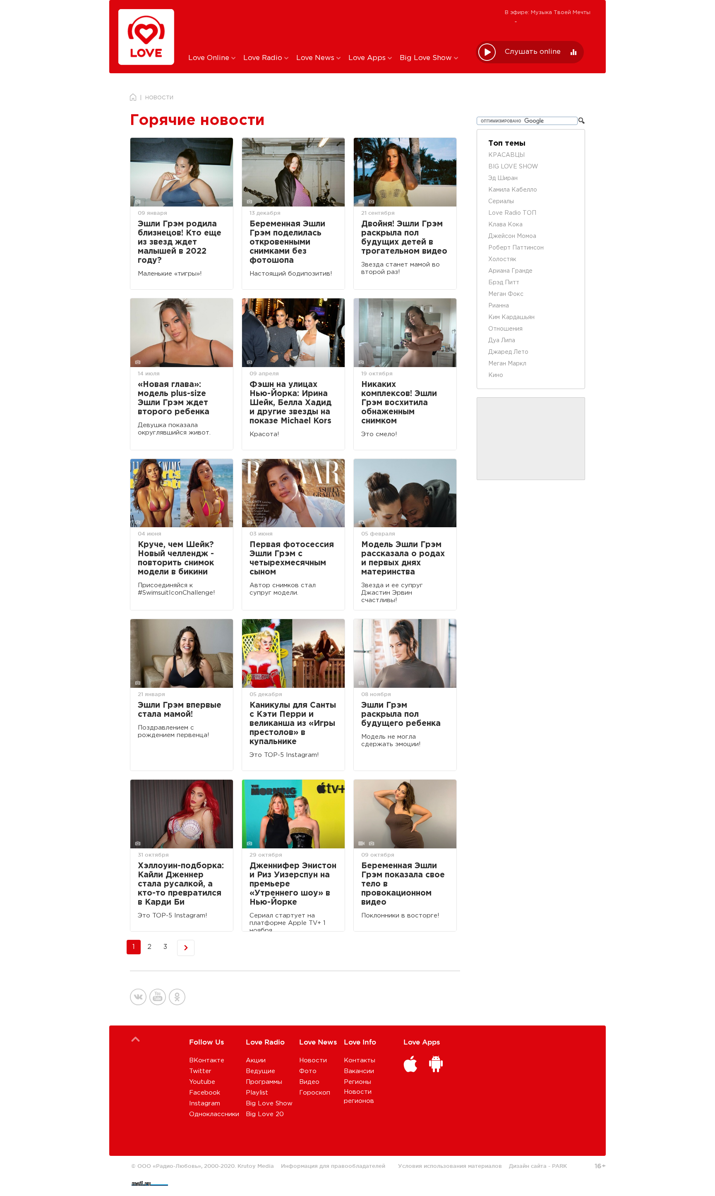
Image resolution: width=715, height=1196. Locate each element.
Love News (316, 58)
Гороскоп (314, 1092)
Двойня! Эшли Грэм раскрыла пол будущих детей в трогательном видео (404, 238)
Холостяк (502, 259)
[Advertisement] (325, 26)
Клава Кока (505, 224)
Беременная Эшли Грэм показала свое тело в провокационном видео (403, 884)
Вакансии (359, 1071)
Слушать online (533, 52)
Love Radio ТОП (512, 213)
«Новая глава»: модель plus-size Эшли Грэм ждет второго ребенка (173, 398)
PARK (559, 1166)
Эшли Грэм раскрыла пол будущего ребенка (401, 714)
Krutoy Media (256, 1166)
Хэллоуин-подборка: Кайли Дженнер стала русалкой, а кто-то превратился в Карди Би (181, 884)
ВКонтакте (206, 1060)
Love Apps (368, 58)
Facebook (204, 1092)
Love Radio (263, 58)
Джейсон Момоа (512, 236)
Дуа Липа (501, 340)
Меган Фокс (505, 294)
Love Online (209, 58)
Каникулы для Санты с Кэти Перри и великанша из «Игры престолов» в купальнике (293, 723)
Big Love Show (427, 58)
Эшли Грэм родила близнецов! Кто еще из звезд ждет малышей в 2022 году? (179, 242)
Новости (313, 1060)
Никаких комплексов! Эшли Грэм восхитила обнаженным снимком (399, 403)
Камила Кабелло (512, 189)
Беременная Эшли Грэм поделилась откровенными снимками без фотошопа (287, 242)
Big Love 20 (265, 1114)
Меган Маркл (507, 363)
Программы (264, 1082)
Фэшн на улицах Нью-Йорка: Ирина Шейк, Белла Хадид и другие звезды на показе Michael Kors (290, 403)
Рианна (498, 305)
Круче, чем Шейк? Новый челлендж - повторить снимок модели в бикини (176, 558)
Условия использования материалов (450, 1166)
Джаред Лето (508, 352)
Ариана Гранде (510, 271)
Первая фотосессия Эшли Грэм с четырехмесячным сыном (292, 558)
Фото (308, 1071)
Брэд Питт (503, 282)
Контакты (359, 1060)
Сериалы (501, 201)
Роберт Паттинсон (516, 247)
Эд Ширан (503, 178)
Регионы (357, 1082)
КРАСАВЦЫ (506, 155)
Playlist (257, 1092)
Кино (495, 375)
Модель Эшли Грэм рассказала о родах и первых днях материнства (403, 558)
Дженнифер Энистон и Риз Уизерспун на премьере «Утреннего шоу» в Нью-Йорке (293, 884)
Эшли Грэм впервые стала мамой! (179, 710)
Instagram (204, 1103)
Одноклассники (214, 1114)
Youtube (202, 1082)
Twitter (200, 1071)
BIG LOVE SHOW (513, 166)
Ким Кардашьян (511, 317)
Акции (256, 1060)
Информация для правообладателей (333, 1166)
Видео (309, 1082)
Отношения (505, 329)
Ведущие (260, 1071)
